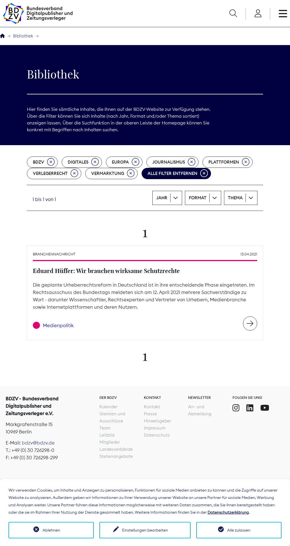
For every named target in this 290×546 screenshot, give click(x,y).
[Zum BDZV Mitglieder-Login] (257, 14)
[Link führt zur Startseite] (37, 13)
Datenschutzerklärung (228, 512)
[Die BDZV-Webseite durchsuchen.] (233, 14)
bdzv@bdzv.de (38, 443)
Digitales (78, 162)
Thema (235, 197)
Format (197, 197)
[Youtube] (264, 408)
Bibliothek (23, 36)
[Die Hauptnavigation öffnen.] (283, 13)
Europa (120, 162)
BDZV (38, 162)
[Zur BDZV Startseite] (2, 36)
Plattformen (223, 162)
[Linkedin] (249, 408)
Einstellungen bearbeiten (145, 530)
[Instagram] (236, 408)
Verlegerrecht (50, 173)
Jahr (161, 197)
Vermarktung (107, 173)
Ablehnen (51, 530)
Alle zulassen (238, 530)
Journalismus (168, 162)
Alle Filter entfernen (172, 173)
